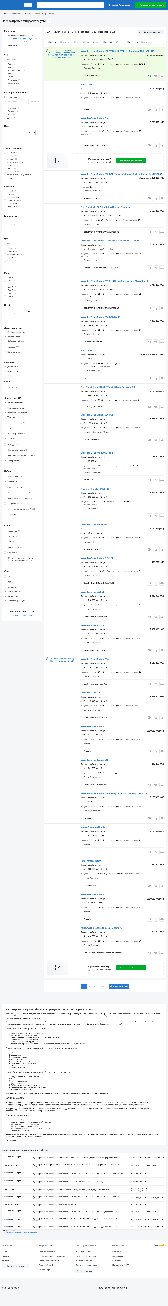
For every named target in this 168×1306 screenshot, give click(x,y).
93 (103, 986)
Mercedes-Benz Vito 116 (13, 1219)
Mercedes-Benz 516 (90, 693)
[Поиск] (39, 5)
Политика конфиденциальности (52, 1256)
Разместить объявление (131, 161)
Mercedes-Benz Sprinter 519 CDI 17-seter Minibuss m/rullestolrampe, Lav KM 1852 (121, 174)
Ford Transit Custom (90, 861)
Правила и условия (47, 1252)
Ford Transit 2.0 (10, 1165)
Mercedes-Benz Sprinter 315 (94, 760)
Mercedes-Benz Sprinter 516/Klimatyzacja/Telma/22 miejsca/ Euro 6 (113, 793)
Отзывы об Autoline (47, 1265)
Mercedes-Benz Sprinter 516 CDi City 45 (100, 317)
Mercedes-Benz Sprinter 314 (94, 659)
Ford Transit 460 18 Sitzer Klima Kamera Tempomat (105, 207)
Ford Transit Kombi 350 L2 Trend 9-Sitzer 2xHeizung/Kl (107, 387)
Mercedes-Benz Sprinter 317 (13, 1181)
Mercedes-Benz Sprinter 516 (94, 118)
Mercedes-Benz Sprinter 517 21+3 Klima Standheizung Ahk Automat (114, 281)
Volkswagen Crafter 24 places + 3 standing (101, 928)
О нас (4, 1252)
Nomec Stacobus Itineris (92, 827)
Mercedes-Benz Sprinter (92, 726)
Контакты (6, 1261)
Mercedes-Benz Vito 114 (13, 1226)
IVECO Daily (86, 85)
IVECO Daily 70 (9, 1190)
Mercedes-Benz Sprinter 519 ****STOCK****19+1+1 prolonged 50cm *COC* (117, 51)
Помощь (5, 1256)
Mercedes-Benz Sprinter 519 (13, 1157)
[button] (155, 75)
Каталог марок (45, 1270)
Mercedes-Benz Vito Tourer (93, 525)
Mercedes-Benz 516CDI (92, 592)
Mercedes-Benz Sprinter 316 (13, 1173)
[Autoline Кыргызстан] (11, 5)
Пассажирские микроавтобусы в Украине (19, 1233)
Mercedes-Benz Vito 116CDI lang (96, 453)
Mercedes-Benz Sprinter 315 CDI (96, 558)
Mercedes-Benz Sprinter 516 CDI (96, 415)
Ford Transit (86, 350)
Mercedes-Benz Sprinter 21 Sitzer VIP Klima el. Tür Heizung (109, 241)
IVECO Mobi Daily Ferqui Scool (95, 489)
